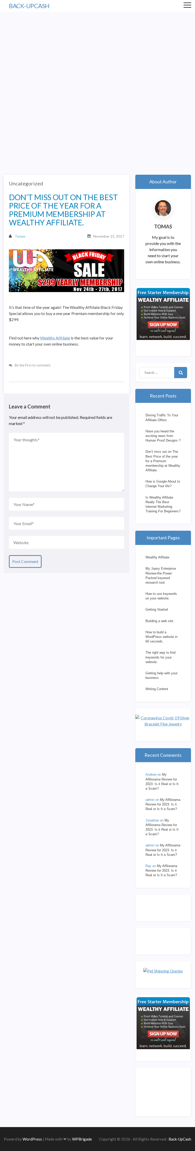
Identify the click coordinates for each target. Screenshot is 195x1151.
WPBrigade (82, 1139)
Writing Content (156, 689)
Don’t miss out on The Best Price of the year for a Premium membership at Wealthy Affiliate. (162, 461)
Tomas (20, 236)
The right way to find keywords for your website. (160, 657)
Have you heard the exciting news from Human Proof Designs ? (163, 435)
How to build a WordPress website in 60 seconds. (161, 636)
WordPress (32, 1139)
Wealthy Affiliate (55, 337)
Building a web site (159, 621)
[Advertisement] (97, 50)
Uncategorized (26, 183)
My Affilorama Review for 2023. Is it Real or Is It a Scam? (162, 804)
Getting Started (156, 609)
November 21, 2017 (108, 236)
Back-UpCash (29, 5)
